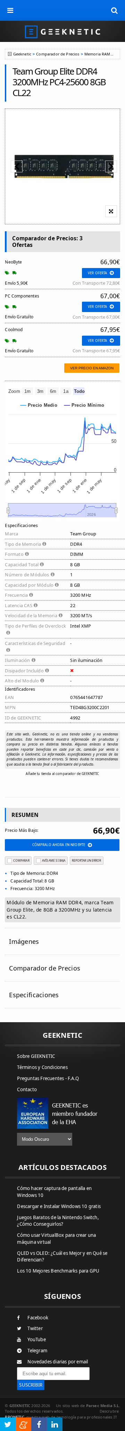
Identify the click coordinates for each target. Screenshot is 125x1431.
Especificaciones (34, 995)
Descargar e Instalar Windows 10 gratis (59, 1206)
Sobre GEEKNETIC (36, 1056)
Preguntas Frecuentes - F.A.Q (48, 1078)
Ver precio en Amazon (92, 368)
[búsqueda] (115, 10)
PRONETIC (14, 1417)
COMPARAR (21, 860)
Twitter (34, 1328)
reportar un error (86, 860)
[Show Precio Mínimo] (84, 405)
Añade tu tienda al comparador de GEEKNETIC (62, 773)
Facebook (37, 1317)
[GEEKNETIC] (62, 31)
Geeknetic (22, 54)
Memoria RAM (97, 54)
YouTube (36, 1339)
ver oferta (97, 273)
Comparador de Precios (57, 54)
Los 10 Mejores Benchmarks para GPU (58, 1271)
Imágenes (24, 941)
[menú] (10, 10)
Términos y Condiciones (42, 1067)
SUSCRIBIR (30, 1385)
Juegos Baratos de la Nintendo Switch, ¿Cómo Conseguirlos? (58, 1220)
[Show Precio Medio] (38, 405)
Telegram (37, 1350)
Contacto (27, 1089)
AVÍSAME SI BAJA (54, 860)
